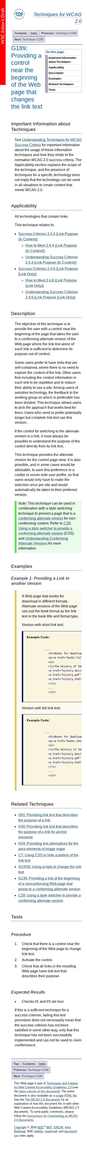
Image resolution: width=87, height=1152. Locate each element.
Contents (20, 33)
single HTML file (66, 1095)
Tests (52, 89)
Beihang (19, 1131)
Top (16, 1064)
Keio (68, 1127)
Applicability (56, 67)
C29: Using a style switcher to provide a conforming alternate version (45, 528)
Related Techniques (61, 84)
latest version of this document (39, 1091)
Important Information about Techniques (62, 59)
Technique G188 (58, 33)
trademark (51, 1131)
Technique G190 (28, 39)
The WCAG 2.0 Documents (42, 1099)
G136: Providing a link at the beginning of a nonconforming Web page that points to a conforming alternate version (49, 883)
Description (56, 73)
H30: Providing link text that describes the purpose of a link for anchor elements (48, 832)
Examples (55, 78)
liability (38, 1131)
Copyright (20, 1127)
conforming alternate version (40, 518)
